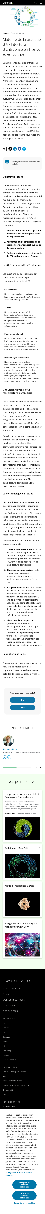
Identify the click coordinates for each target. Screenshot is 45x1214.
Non (23, 707)
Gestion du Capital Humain (12, 1081)
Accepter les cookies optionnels (24, 1184)
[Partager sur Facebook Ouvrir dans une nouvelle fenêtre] (19, 149)
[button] (35, 3)
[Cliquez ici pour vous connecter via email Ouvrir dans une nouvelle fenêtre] (9, 757)
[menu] (41, 2)
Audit (4, 1076)
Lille (4, 1046)
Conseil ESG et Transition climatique (16, 1085)
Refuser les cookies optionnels (24, 1195)
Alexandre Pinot (10, 749)
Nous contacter (11, 988)
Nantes (5, 1041)
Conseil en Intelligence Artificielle (15, 1072)
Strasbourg (7, 1051)
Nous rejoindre (11, 994)
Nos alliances (10, 1010)
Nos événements (9, 1106)
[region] (22, 1161)
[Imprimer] (4, 149)
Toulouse (6, 1055)
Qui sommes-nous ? (14, 999)
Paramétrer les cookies (24, 1203)
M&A (4, 1094)
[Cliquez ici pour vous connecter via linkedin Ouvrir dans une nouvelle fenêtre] (4, 757)
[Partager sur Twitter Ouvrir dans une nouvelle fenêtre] (10, 149)
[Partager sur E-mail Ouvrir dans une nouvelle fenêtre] (24, 149)
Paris (4, 1023)
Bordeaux (6, 1037)
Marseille (6, 1028)
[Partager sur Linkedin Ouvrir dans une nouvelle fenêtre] (15, 149)
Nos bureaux (10, 1005)
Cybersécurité (8, 1090)
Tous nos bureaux (9, 1060)
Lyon (4, 1032)
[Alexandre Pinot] (8, 740)
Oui (22, 700)
